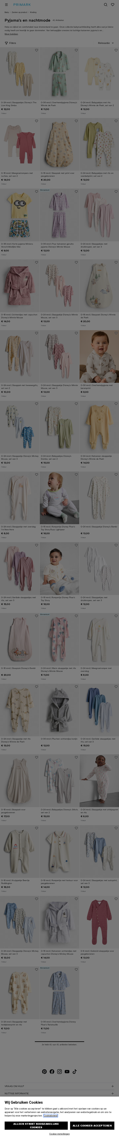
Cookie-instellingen (59, 1134)
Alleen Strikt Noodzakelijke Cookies (36, 1125)
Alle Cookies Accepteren (92, 1125)
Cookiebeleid (51, 1115)
